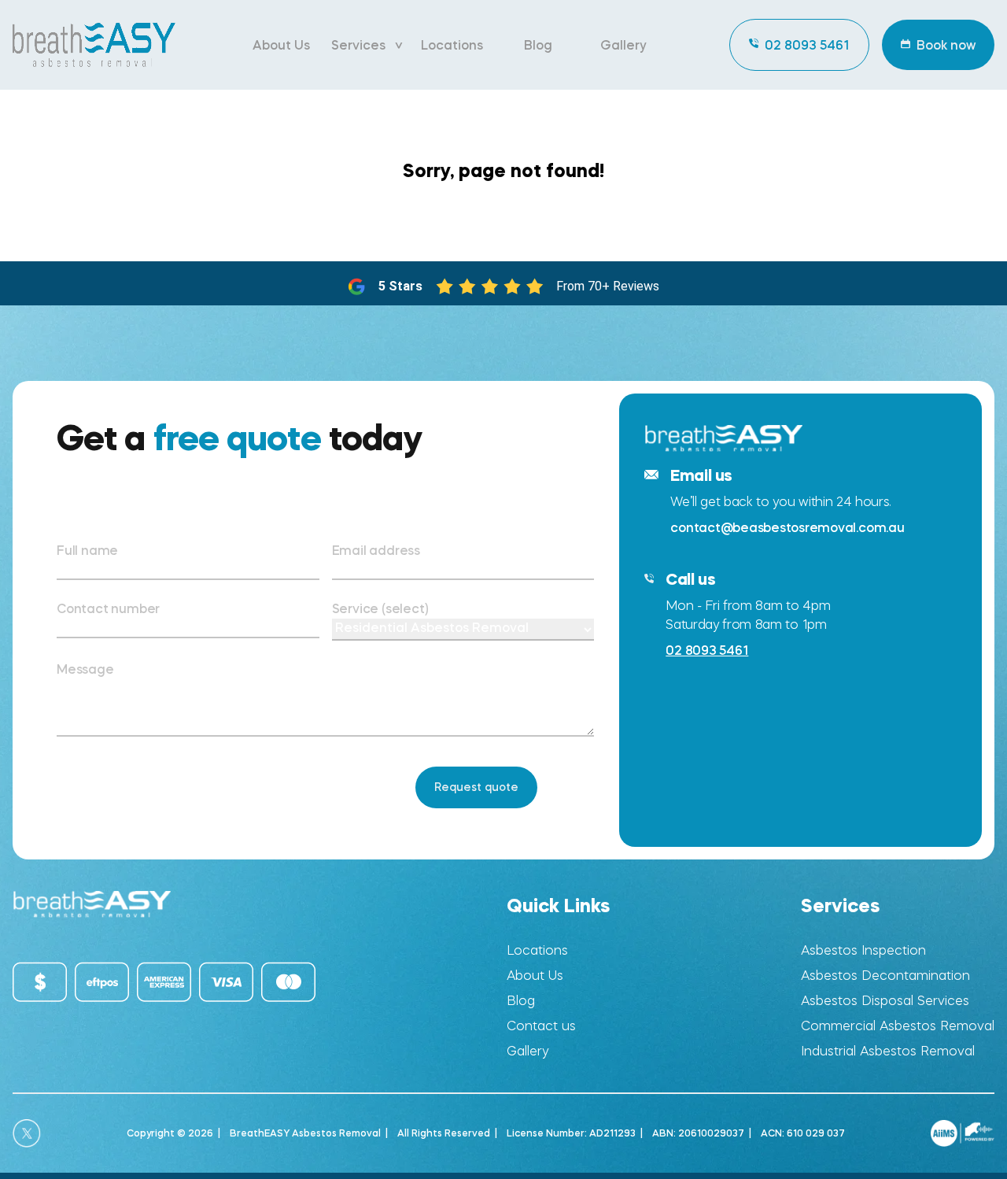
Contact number (108, 608)
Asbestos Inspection (863, 950)
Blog (538, 45)
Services (358, 45)
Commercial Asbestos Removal (897, 1025)
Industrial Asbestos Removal (888, 1051)
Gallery (623, 45)
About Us (281, 45)
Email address (376, 550)
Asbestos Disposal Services (885, 1000)
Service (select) (380, 608)
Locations (452, 45)
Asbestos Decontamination (885, 975)
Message (85, 669)
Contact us (541, 1025)
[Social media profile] (27, 1133)
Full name (87, 550)
